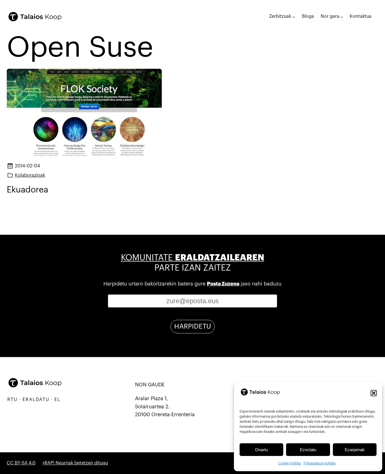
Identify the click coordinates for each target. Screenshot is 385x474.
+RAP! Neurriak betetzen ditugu (75, 463)
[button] (374, 393)
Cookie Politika (289, 463)
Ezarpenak (355, 449)
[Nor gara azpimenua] (341, 16)
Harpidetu (192, 326)
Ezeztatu (308, 449)
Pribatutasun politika (319, 463)
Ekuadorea (27, 190)
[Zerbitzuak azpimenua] (293, 16)
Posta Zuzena (223, 283)
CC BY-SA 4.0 (21, 463)
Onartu (261, 449)
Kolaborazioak (30, 175)
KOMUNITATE (192, 258)
